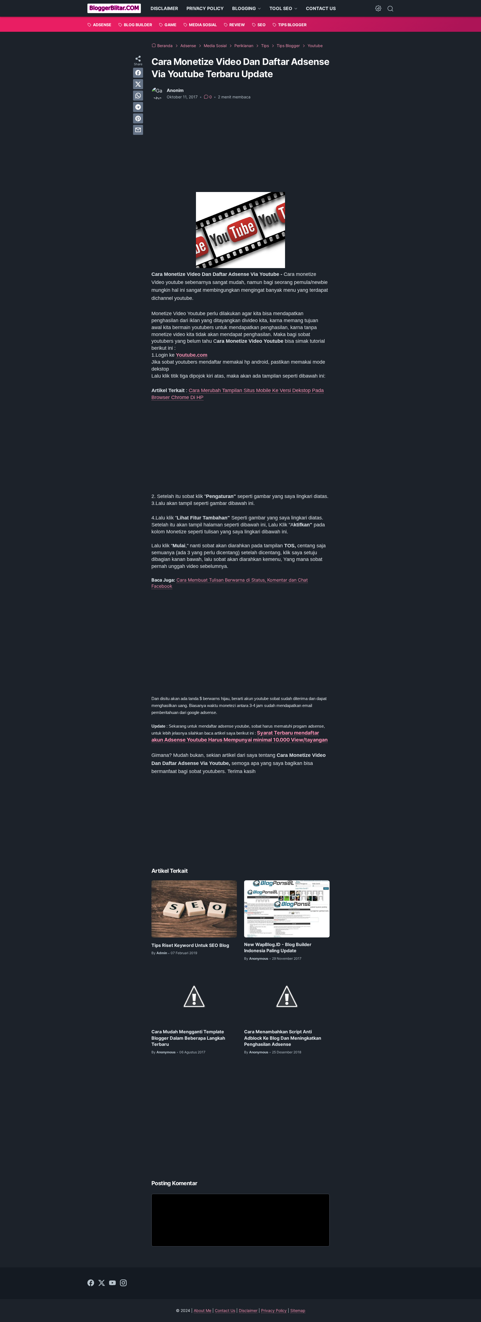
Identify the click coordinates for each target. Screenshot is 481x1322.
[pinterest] (138, 118)
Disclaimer (248, 1310)
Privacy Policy (274, 1310)
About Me (202, 1310)
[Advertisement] (240, 146)
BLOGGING (244, 8)
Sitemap (297, 1310)
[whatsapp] (138, 96)
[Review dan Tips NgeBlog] (114, 8)
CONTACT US (321, 8)
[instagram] (123, 1283)
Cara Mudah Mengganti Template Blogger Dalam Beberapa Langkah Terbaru (188, 1038)
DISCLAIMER (164, 8)
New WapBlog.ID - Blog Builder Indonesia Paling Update (277, 947)
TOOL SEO (280, 8)
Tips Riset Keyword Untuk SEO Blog (190, 945)
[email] (138, 130)
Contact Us (225, 1310)
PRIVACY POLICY (205, 8)
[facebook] (138, 73)
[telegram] (138, 107)
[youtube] (112, 1283)
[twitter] (138, 84)
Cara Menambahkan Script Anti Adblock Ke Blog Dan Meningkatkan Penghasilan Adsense (282, 1038)
